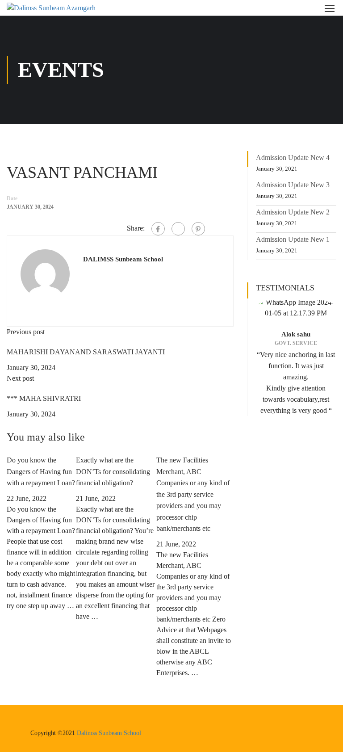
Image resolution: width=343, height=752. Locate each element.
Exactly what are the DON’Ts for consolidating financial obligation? (113, 471)
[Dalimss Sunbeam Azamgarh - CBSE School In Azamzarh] (60, 7)
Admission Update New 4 (293, 157)
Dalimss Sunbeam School (109, 733)
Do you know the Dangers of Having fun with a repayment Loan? (41, 471)
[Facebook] (158, 228)
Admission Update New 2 (293, 212)
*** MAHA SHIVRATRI (44, 398)
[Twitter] (178, 228)
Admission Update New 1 (293, 239)
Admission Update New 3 (293, 185)
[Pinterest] (198, 228)
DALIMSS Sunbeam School (123, 259)
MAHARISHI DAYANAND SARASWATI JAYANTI (86, 352)
